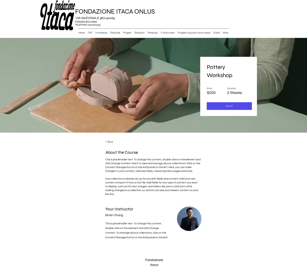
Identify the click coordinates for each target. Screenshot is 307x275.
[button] (229, 106)
